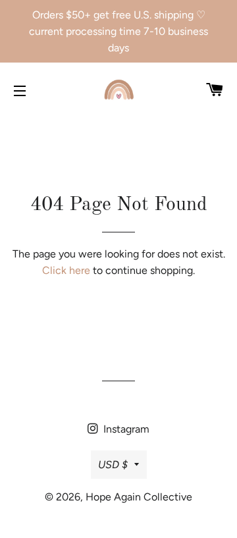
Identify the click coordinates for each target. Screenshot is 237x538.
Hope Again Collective (139, 497)
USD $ (113, 464)
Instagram (125, 429)
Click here (66, 270)
